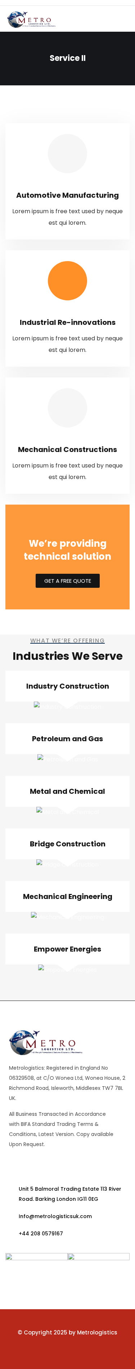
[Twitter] (113, 1349)
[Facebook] (102, 1349)
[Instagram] (124, 1349)
